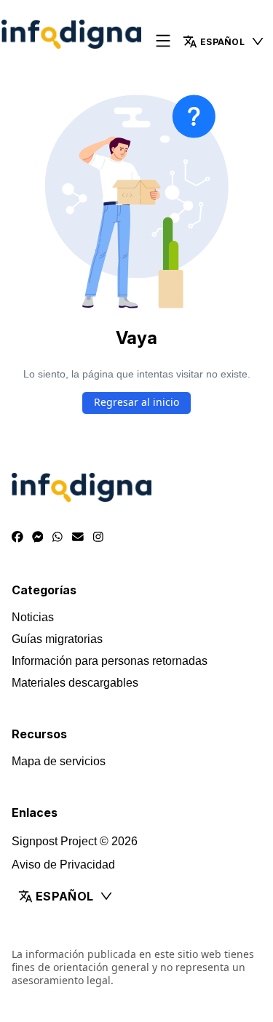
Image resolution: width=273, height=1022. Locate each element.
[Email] (78, 537)
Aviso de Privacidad (63, 864)
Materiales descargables (75, 682)
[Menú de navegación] (163, 41)
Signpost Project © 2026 (75, 841)
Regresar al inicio (136, 402)
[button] (224, 41)
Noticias (33, 617)
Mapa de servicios (59, 761)
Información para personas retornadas (109, 661)
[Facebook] (17, 537)
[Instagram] (98, 537)
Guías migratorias (57, 639)
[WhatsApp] (57, 537)
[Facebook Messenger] (38, 537)
